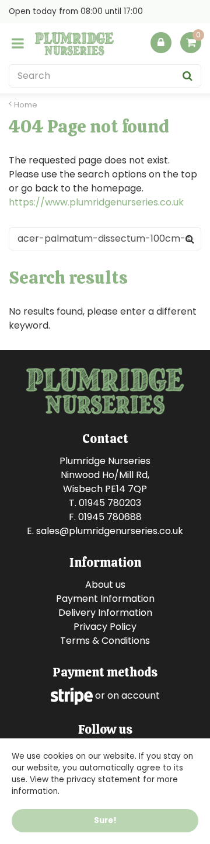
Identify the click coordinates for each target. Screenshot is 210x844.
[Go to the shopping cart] (190, 45)
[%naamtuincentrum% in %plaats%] (74, 43)
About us (105, 584)
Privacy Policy (105, 626)
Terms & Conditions (105, 640)
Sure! (105, 820)
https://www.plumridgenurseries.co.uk (96, 202)
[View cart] (190, 42)
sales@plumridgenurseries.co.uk (109, 531)
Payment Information (105, 598)
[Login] (161, 42)
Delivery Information (105, 612)
